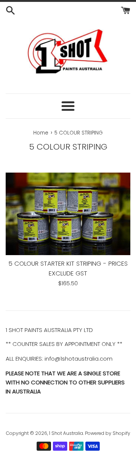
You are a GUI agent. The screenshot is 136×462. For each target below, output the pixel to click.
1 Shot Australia (66, 433)
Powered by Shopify (107, 433)
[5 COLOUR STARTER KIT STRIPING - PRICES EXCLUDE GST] (68, 214)
